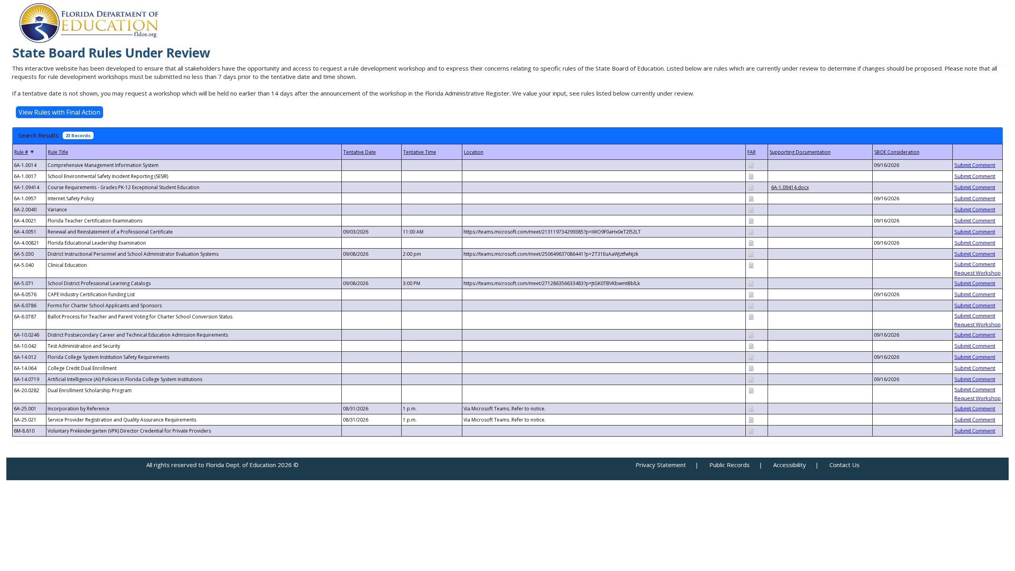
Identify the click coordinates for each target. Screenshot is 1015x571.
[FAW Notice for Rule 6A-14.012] (751, 356)
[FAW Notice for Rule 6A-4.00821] (751, 242)
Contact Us (844, 465)
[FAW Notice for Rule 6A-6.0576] (751, 294)
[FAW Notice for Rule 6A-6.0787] (751, 316)
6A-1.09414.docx (790, 187)
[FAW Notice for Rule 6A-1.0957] (751, 198)
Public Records (729, 465)
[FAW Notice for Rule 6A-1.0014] (751, 164)
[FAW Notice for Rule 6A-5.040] (751, 264)
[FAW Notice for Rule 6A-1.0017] (751, 175)
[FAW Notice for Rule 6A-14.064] (751, 367)
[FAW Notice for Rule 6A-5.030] (751, 253)
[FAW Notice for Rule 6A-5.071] (751, 283)
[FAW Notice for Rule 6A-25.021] (751, 419)
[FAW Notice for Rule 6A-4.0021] (751, 220)
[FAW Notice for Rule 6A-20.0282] (751, 390)
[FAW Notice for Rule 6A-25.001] (751, 408)
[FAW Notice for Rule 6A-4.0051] (751, 231)
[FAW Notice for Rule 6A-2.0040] (751, 209)
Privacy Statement (661, 465)
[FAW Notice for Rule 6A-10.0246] (751, 334)
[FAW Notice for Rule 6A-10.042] (751, 345)
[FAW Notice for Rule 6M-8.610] (751, 430)
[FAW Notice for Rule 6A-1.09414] (751, 187)
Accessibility (789, 465)
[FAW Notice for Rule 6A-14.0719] (751, 379)
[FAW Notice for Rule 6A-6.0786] (751, 305)
